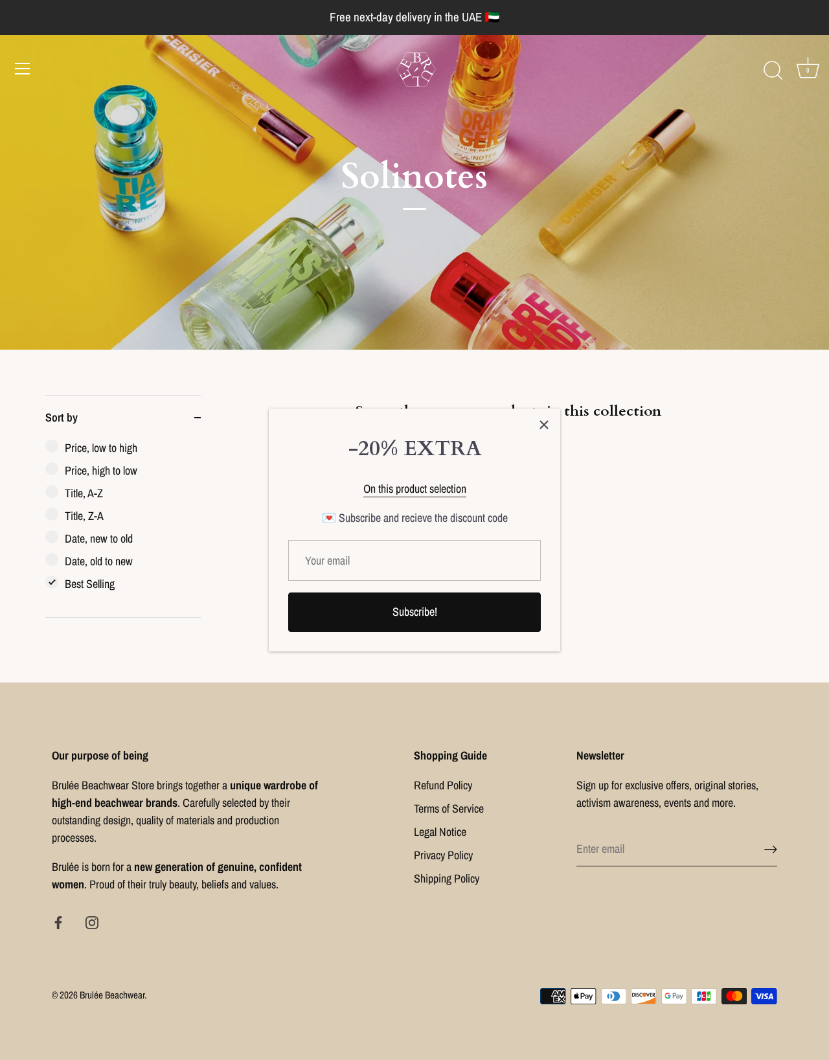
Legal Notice (440, 832)
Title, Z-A (84, 516)
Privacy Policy (443, 855)
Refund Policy (443, 785)
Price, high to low (101, 470)
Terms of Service (449, 808)
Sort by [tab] (61, 417)
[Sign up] (770, 848)
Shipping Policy (446, 878)
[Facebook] (58, 921)
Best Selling (90, 584)
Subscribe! (414, 611)
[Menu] (22, 68)
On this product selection (414, 488)
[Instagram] (91, 921)
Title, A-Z (84, 493)
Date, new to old (99, 538)
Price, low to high (101, 448)
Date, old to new (99, 561)
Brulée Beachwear (112, 995)
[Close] (544, 425)
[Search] (772, 70)
